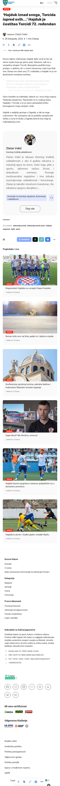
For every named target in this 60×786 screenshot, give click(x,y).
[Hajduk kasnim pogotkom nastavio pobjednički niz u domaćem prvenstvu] (30, 464)
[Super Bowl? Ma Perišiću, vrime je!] (30, 416)
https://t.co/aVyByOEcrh (36, 84)
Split (13, 229)
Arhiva (6, 9)
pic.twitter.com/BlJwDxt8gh (26, 87)
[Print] (24, 45)
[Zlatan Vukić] (30, 139)
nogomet (6, 229)
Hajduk (49, 226)
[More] (29, 45)
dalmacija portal (19, 226)
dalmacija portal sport (36, 226)
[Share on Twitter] (13, 45)
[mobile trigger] (54, 3)
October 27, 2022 (43, 90)
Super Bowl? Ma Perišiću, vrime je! (22, 435)
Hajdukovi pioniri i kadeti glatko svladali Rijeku (27, 534)
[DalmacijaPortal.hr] (9, 3)
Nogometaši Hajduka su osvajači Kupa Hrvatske (28, 288)
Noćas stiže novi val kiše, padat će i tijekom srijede (29, 336)
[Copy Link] (18, 45)
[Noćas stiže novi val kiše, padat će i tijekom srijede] (30, 317)
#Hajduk (10, 87)
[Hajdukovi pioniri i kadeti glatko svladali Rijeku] (30, 515)
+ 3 (51, 198)
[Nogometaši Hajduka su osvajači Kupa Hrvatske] (30, 269)
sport (18, 229)
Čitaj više (30, 208)
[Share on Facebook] (8, 45)
